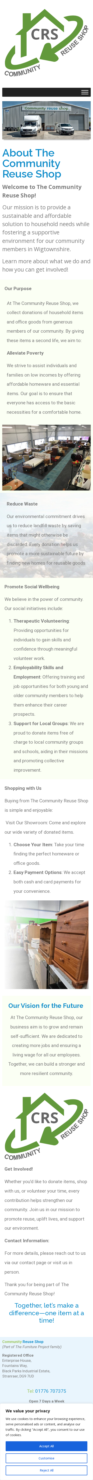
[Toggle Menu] (84, 92)
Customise (46, 1458)
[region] (46, 1441)
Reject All (46, 1470)
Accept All (46, 1446)
